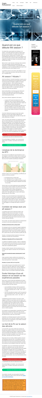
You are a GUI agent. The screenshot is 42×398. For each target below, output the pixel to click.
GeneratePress (29, 396)
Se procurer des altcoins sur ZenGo (14, 145)
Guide (13, 5)
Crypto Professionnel (6, 4)
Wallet (27, 2)
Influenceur (35, 2)
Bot (30, 2)
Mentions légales (20, 5)
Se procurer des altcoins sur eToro (14, 134)
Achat (13, 2)
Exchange (22, 2)
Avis (17, 2)
